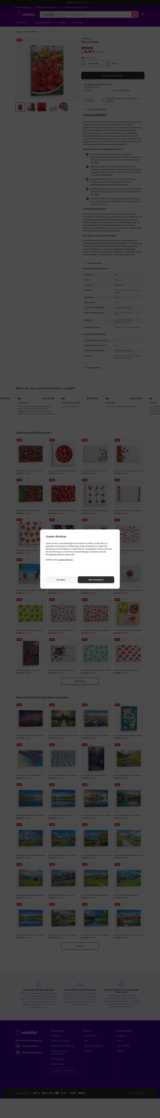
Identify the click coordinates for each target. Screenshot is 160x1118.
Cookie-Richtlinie (65, 559)
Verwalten (60, 580)
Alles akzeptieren (96, 580)
